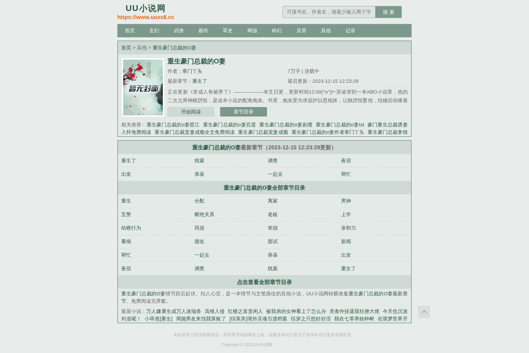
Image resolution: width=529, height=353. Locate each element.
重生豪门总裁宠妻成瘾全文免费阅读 (195, 132)
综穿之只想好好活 (311, 319)
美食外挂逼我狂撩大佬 (354, 311)
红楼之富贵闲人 (245, 311)
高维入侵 (215, 311)
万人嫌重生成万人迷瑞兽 (173, 311)
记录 (350, 30)
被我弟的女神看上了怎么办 (296, 311)
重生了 (199, 81)
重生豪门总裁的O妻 (174, 48)
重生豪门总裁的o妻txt (340, 125)
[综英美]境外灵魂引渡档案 (259, 319)
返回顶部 (424, 312)
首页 (130, 30)
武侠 (179, 30)
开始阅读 (191, 112)
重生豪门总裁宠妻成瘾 (263, 132)
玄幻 (154, 30)
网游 (252, 30)
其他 (326, 30)
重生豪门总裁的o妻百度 (229, 125)
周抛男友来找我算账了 (201, 319)
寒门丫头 (192, 71)
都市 (203, 30)
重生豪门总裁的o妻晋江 (173, 125)
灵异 (301, 30)
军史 (228, 30)
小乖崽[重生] (158, 319)
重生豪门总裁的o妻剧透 (285, 125)
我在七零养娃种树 (354, 319)
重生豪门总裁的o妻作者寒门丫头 (328, 132)
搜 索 (388, 12)
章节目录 (243, 112)
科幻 (277, 30)
